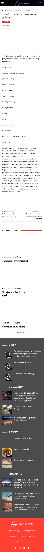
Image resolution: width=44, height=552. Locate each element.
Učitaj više (21, 332)
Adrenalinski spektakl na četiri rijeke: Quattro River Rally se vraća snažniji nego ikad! (26, 507)
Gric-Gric (6, 257)
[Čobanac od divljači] (22, 313)
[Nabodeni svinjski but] (22, 248)
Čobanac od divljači (13, 326)
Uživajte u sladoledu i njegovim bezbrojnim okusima (34, 216)
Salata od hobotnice (22, 362)
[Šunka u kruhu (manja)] (7, 463)
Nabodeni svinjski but (15, 260)
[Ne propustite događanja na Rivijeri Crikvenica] (7, 420)
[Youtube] (28, 548)
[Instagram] (20, 548)
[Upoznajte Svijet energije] (7, 376)
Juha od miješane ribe (23, 438)
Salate (28, 11)
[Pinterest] (19, 201)
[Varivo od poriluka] (7, 452)
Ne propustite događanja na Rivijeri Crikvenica (26, 419)
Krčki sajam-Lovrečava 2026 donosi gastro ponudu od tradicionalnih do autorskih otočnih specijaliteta (26, 396)
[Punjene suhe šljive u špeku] (22, 279)
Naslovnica (6, 11)
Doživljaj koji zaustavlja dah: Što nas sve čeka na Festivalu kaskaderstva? (27, 496)
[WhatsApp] (27, 201)
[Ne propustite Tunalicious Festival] (7, 409)
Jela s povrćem (18, 11)
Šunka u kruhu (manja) (23, 460)
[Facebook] (5, 201)
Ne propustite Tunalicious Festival (25, 408)
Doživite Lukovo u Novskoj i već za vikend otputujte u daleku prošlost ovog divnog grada (27, 354)
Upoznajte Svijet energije (24, 373)
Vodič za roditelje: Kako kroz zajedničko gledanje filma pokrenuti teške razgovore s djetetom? (26, 483)
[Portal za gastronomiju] (22, 3)
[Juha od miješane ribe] (7, 441)
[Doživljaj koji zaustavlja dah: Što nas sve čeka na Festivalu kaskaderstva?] (7, 496)
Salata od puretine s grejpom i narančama (10, 215)
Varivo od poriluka (21, 449)
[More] (34, 201)
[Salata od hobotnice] (7, 365)
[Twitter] (12, 201)
